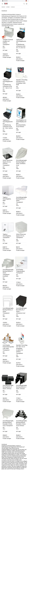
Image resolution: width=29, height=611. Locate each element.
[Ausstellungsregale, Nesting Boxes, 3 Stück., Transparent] (21, 190)
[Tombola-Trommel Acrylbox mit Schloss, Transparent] (8, 33)
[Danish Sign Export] (6, 4)
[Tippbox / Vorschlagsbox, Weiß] (8, 190)
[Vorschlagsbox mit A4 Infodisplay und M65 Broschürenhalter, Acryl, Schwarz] (21, 113)
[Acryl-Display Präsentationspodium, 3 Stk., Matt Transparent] (8, 338)
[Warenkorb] (24, 4)
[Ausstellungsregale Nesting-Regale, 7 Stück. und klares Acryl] (21, 153)
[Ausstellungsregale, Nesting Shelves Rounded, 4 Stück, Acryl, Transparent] (8, 414)
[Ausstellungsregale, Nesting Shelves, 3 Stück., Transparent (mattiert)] (8, 263)
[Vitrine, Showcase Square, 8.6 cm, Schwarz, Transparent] (8, 153)
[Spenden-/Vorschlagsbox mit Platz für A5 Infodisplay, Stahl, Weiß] (21, 73)
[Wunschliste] (26, 4)
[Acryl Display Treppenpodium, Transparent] (21, 263)
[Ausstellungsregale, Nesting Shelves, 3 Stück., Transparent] (8, 301)
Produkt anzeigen (7, 57)
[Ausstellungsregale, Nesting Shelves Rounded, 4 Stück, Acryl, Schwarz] (21, 414)
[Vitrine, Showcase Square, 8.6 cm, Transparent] (21, 227)
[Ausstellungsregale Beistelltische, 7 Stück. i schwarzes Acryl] (21, 301)
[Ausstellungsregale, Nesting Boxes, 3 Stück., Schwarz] (8, 378)
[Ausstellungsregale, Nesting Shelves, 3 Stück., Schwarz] (21, 378)
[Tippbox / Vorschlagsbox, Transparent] (8, 227)
